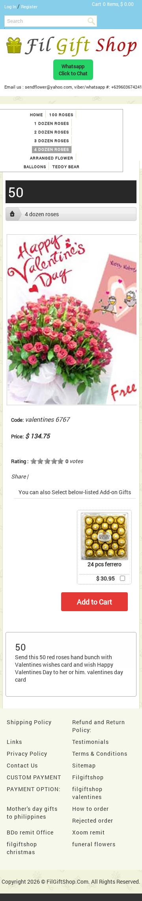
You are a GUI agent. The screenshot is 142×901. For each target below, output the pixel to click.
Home (36, 114)
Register (29, 6)
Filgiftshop (88, 777)
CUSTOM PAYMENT (34, 777)
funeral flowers (94, 844)
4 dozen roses (51, 149)
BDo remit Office (30, 832)
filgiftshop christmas (22, 848)
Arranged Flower (51, 158)
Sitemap (84, 765)
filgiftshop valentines (87, 793)
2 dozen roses (51, 132)
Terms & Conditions (99, 753)
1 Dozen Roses (51, 123)
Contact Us (22, 765)
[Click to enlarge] (104, 536)
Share (18, 476)
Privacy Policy (27, 753)
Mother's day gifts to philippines (32, 812)
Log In (10, 6)
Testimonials (90, 741)
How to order (90, 808)
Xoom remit (88, 832)
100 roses (61, 114)
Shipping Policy (29, 722)
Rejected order (92, 820)
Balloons (35, 166)
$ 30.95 (105, 578)
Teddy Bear (66, 166)
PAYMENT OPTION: (34, 789)
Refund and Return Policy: (98, 726)
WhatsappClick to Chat (73, 70)
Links (14, 741)
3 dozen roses (51, 140)
